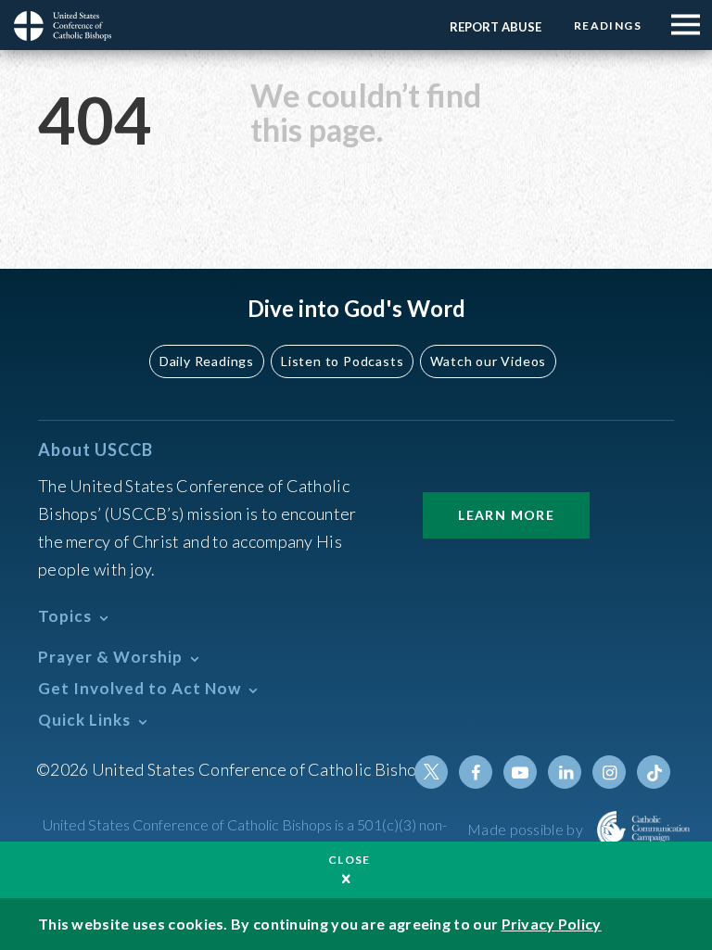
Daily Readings (206, 361)
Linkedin (564, 772)
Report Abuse (495, 26)
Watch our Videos (488, 361)
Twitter (431, 772)
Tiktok (653, 772)
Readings (608, 25)
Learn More (506, 515)
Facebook (475, 772)
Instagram (609, 772)
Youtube (520, 772)
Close (349, 860)
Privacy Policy (552, 923)
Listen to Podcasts (342, 361)
